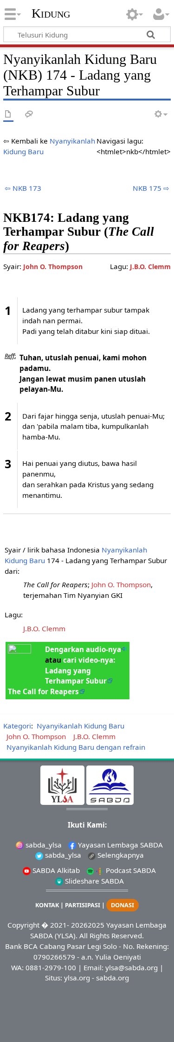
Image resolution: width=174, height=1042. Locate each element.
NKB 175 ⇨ (151, 188)
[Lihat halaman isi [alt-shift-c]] (8, 114)
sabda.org (112, 977)
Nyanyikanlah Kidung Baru (80, 725)
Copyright (23, 924)
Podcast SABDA (130, 870)
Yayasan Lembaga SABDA (119, 844)
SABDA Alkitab (55, 870)
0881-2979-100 (51, 967)
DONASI (122, 905)
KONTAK (47, 905)
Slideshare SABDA (93, 880)
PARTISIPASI (82, 905)
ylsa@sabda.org (131, 967)
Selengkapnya (120, 855)
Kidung (51, 13)
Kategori (17, 725)
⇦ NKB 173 (23, 188)
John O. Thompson (53, 266)
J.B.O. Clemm (150, 266)
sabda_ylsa (43, 844)
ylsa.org (77, 977)
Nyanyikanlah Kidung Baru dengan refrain (75, 747)
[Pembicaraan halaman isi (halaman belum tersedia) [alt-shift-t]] (29, 114)
